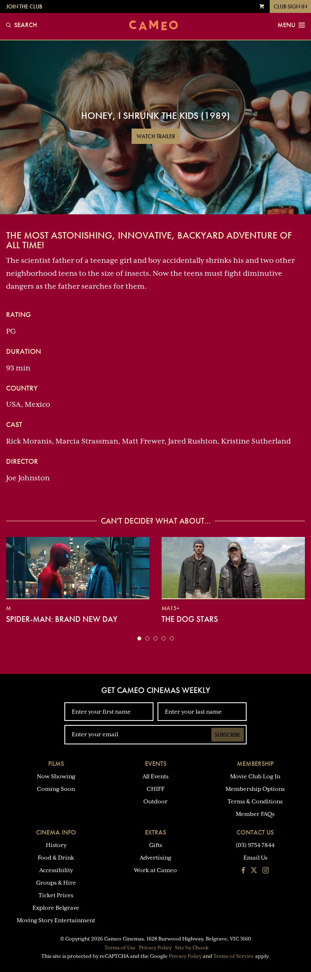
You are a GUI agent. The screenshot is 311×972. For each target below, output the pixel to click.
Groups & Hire (56, 882)
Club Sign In (290, 6)
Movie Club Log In (255, 776)
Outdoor (155, 801)
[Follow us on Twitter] (254, 871)
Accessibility (56, 870)
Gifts (155, 845)
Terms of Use (120, 948)
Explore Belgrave (55, 907)
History (56, 845)
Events (155, 763)
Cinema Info (56, 832)
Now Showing (56, 776)
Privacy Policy (155, 948)
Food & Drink (56, 857)
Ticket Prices (55, 895)
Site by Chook (192, 948)
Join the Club (24, 6)
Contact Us (255, 832)
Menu (286, 25)
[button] (139, 638)
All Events (155, 776)
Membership (255, 763)
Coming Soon (56, 789)
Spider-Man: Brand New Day (61, 619)
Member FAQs (255, 814)
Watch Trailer (155, 136)
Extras (155, 832)
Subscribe (228, 734)
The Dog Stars (190, 619)
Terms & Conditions (255, 801)
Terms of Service (233, 956)
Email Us (255, 857)
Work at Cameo (155, 870)
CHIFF (155, 789)
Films (56, 763)
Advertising (155, 857)
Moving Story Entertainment (56, 920)
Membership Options (255, 789)
